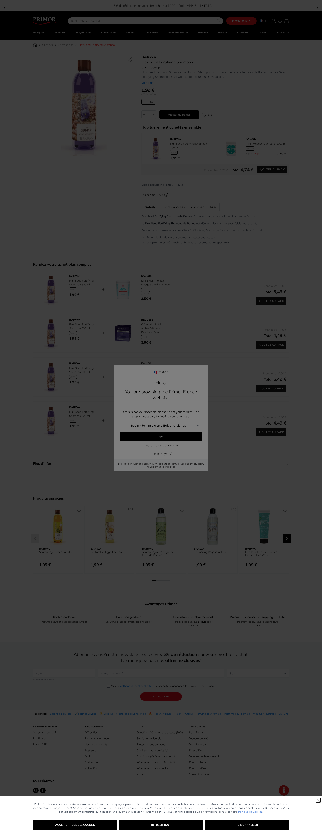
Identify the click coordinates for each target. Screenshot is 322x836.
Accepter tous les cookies (75, 824)
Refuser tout (161, 824)
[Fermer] (318, 800)
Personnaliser (247, 824)
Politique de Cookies (250, 811)
